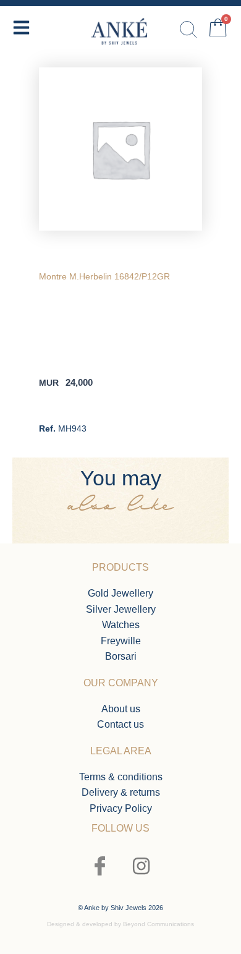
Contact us (120, 724)
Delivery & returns (121, 792)
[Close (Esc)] (200, 13)
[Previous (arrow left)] (21, 477)
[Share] (227, 13)
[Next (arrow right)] (219, 477)
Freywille (121, 641)
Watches (121, 625)
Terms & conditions (121, 777)
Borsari (121, 656)
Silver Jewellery (121, 609)
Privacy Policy (121, 808)
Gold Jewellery (120, 593)
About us (120, 709)
